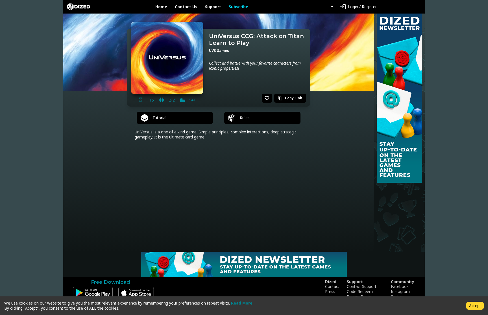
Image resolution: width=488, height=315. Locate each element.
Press (330, 291)
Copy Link (290, 98)
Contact (332, 286)
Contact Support (361, 286)
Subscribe (238, 6)
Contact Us (186, 6)
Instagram (400, 291)
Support (213, 6)
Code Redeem (360, 291)
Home (161, 6)
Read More (241, 303)
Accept (475, 305)
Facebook (400, 286)
